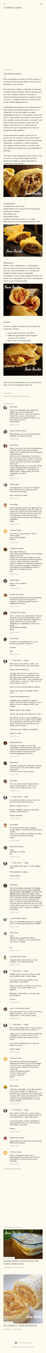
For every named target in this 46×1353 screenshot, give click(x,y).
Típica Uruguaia (24, 396)
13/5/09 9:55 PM (14, 1080)
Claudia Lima (14, 548)
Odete (12, 484)
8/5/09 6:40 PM (15, 524)
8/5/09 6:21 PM (14, 498)
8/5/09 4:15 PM (14, 478)
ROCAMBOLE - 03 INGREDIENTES (20, 1325)
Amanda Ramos (16, 957)
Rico (11, 781)
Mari (11, 407)
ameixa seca (14, 594)
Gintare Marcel (29, 1347)
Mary (12, 933)
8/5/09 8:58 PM (14, 606)
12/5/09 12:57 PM (15, 1002)
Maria (12, 762)
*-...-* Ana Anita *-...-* (17, 660)
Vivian (12, 638)
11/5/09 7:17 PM (14, 926)
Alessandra (14, 742)
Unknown (13, 530)
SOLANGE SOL (15, 613)
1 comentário (18, 1329)
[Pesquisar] (41, 3)
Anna (12, 504)
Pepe (12, 445)
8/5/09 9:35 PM (14, 632)
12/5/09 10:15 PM (15, 1052)
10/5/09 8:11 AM (14, 791)
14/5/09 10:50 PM (15, 1131)
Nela (11, 885)
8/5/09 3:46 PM (14, 424)
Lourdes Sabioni (16, 918)
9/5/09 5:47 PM (14, 774)
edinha (12, 580)
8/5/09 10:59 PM (15, 654)
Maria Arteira (14, 847)
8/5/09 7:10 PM (14, 542)
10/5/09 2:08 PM (15, 818)
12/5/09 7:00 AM (15, 950)
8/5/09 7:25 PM (14, 588)
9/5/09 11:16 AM (14, 756)
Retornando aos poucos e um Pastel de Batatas (20, 1262)
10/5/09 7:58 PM (15, 840)
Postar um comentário (12, 1169)
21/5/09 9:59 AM (14, 1146)
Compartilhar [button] (7, 393)
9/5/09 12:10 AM (14, 736)
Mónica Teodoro (16, 431)
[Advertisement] (23, 40)
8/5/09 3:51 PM (14, 439)
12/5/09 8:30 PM (15, 1018)
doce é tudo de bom (17, 1008)
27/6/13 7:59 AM (14, 1164)
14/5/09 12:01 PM (15, 1104)
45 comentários (18, 1267)
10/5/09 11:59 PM (15, 879)
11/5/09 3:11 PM (14, 912)
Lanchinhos (14, 396)
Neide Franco (15, 1138)
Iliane (12, 1086)
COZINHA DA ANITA (12, 7)
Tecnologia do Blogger (25, 1343)
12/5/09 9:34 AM (15, 965)
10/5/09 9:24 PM (15, 857)
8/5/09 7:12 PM (14, 574)
